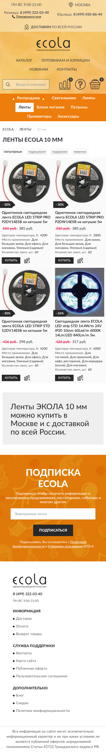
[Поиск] (8, 84)
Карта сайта (26, 661)
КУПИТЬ (11, 260)
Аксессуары (68, 116)
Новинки (38, 69)
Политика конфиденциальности (43, 711)
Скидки (22, 703)
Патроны (79, 107)
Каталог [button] (24, 60)
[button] (26, 16)
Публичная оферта (31, 668)
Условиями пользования (65, 546)
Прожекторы (39, 116)
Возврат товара (29, 634)
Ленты (25, 107)
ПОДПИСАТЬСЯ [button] (53, 530)
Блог (20, 696)
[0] (95, 84)
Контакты (67, 69)
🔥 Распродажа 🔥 (28, 98)
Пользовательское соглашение (41, 676)
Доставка (24, 619)
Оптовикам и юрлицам (65, 60)
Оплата (22, 626)
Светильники (64, 98)
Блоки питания (51, 107)
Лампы (88, 98)
